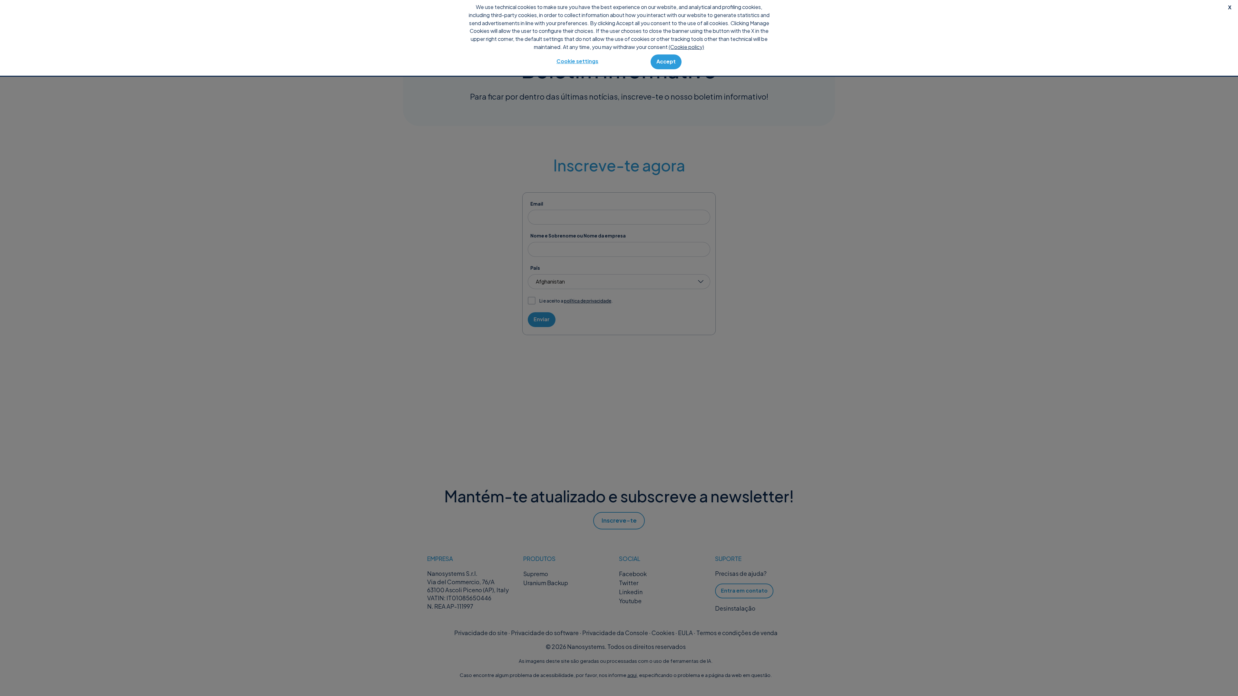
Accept (666, 61)
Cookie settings (577, 61)
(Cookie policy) (686, 47)
